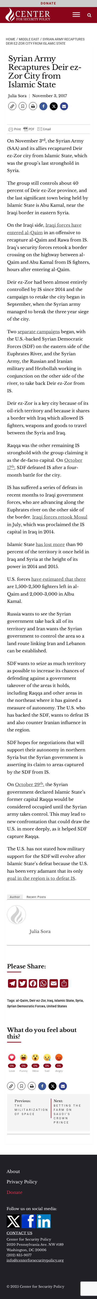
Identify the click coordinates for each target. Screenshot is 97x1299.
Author (15, 897)
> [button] (89, 15)
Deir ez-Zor (37, 1000)
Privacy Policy (22, 1181)
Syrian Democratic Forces (26, 1006)
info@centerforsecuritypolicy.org (35, 1260)
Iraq (50, 1000)
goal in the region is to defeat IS (41, 878)
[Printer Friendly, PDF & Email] (30, 129)
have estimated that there (58, 579)
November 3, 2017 (49, 95)
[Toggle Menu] (76, 14)
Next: (67, 1111)
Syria (79, 1000)
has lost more (50, 544)
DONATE (48, 3)
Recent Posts (36, 897)
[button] (12, 106)
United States (57, 1006)
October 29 (29, 784)
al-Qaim (22, 1000)
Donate (14, 1192)
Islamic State (64, 1000)
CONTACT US (19, 1233)
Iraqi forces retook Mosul (59, 517)
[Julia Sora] (16, 914)
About (13, 1171)
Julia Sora (17, 95)
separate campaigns (39, 331)
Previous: (31, 1107)
